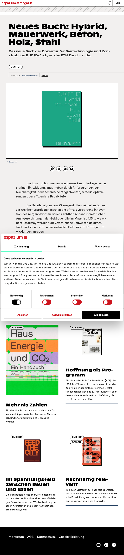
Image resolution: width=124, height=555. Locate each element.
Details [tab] (62, 246)
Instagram (114, 545)
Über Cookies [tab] (102, 246)
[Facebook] (52, 169)
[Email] (65, 169)
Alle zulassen (101, 315)
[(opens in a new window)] (71, 169)
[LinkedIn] (59, 169)
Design (76, 442)
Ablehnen (22, 315)
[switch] (46, 302)
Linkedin (106, 545)
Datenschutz (46, 536)
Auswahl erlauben (62, 315)
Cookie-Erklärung (71, 536)
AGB (30, 536)
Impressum (16, 536)
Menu (118, 3)
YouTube (98, 545)
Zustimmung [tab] (21, 246)
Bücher (16, 66)
